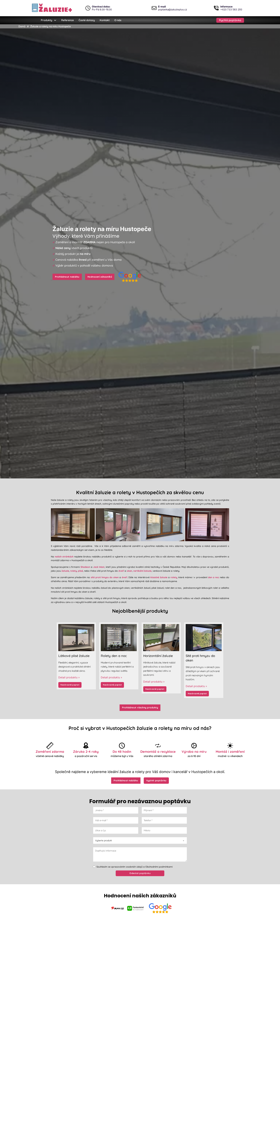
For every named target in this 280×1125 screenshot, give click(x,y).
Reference (67, 20)
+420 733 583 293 (231, 9)
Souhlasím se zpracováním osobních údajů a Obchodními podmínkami (134, 866)
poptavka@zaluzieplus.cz (172, 9)
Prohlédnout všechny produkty (140, 707)
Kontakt (105, 20)
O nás (117, 20)
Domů (21, 26)
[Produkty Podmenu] (55, 20)
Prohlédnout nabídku (67, 276)
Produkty (46, 20)
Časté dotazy (87, 20)
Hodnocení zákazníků (100, 276)
